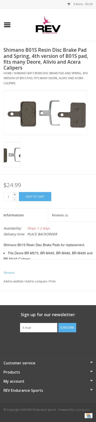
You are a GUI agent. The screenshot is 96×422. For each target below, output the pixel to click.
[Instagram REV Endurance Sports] (73, 342)
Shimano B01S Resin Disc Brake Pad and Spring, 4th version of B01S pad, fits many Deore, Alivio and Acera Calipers (45, 78)
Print (52, 281)
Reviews (60, 215)
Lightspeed (82, 410)
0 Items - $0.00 (83, 4)
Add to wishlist (13, 281)
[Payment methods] (88, 416)
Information (13, 215)
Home (7, 73)
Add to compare (36, 281)
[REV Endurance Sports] (55, 24)
